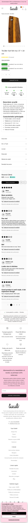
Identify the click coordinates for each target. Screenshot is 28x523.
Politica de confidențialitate (14, 489)
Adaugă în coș (14, 80)
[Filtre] (21, 182)
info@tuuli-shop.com (15, 423)
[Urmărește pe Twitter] (6, 502)
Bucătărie (12, 13)
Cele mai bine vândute (14, 450)
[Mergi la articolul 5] (12, 46)
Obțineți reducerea (14, 395)
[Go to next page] (20, 305)
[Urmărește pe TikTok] (22, 502)
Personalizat (14, 460)
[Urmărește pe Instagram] (10, 502)
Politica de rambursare (14, 492)
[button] (5, 57)
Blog (14, 479)
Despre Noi (14, 431)
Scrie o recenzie (10, 182)
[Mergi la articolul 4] (10, 46)
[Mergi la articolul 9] (20, 46)
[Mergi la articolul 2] (6, 46)
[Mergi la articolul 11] (24, 46)
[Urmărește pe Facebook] (2, 502)
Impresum (14, 442)
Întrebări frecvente (14, 468)
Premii (14, 434)
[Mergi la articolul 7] (16, 46)
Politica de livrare (14, 494)
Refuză (14, 516)
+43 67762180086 (14, 421)
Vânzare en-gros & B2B (14, 439)
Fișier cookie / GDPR (14, 487)
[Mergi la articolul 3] (8, 46)
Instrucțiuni (14, 471)
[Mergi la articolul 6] (14, 46)
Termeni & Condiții (14, 497)
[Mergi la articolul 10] (22, 46)
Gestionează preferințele (14, 519)
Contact (14, 473)
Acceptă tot (14, 513)
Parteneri (14, 436)
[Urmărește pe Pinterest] (14, 502)
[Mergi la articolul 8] (18, 46)
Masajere (14, 452)
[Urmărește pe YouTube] (18, 502)
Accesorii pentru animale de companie (14, 458)
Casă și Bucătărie (14, 455)
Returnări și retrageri (14, 476)
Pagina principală (5, 13)
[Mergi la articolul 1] (4, 46)
